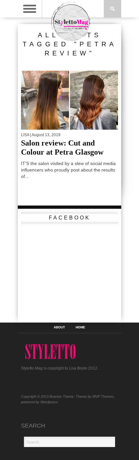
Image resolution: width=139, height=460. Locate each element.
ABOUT (59, 327)
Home (80, 327)
